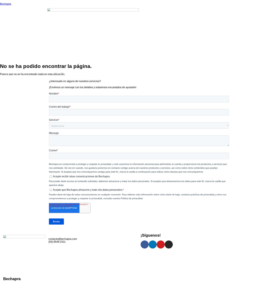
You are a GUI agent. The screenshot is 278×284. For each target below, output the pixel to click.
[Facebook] (145, 244)
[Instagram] (169, 244)
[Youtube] (161, 244)
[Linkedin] (153, 244)
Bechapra (5, 4)
